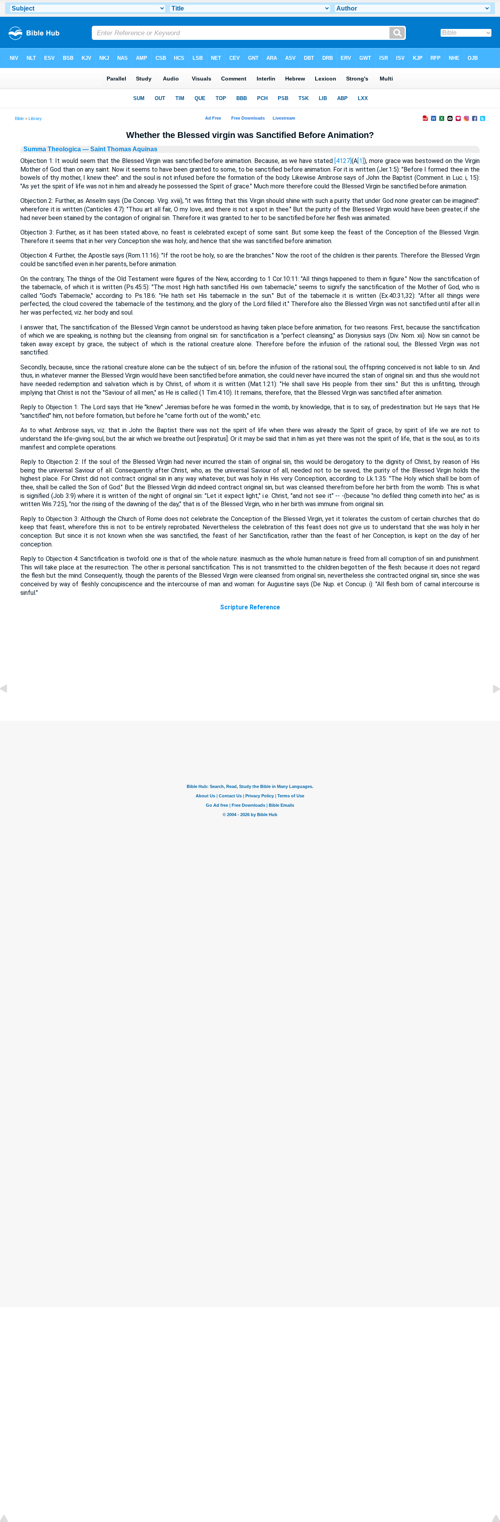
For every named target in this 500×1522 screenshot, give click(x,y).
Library (35, 118)
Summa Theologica (52, 149)
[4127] (343, 161)
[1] (360, 161)
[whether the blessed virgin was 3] (490, 706)
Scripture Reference (250, 607)
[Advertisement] (250, 673)
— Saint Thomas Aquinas (119, 149)
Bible (19, 118)
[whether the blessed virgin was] (10, 706)
